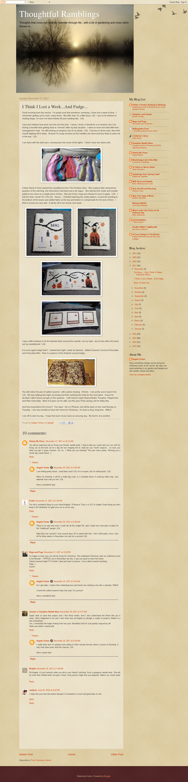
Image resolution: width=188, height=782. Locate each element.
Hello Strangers (138, 169)
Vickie (32, 501)
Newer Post (26, 754)
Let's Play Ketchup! (139, 205)
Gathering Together (140, 176)
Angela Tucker (42, 468)
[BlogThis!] (63, 422)
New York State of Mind (142, 196)
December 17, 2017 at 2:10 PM (49, 501)
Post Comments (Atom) (41, 760)
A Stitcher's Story (140, 136)
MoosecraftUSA (139, 203)
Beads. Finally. (138, 117)
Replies (35, 462)
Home (71, 754)
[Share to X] (66, 422)
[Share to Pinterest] (72, 422)
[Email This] (61, 422)
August (138, 300)
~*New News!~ (138, 222)
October (138, 292)
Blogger (107, 776)
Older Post (117, 754)
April (137, 316)
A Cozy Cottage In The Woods (146, 234)
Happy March (137, 155)
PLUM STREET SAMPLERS (144, 227)
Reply (31, 457)
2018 (134, 261)
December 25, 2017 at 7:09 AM (50, 669)
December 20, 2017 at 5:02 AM (67, 581)
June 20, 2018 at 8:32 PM (49, 690)
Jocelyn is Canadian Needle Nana (44, 612)
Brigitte (32, 669)
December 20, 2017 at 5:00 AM (67, 522)
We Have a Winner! (140, 229)
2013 (134, 346)
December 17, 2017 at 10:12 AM (59, 441)
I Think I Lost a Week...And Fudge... (149, 279)
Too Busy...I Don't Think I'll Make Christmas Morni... (148, 273)
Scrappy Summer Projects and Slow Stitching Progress (146, 146)
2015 (134, 338)
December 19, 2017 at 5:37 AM (73, 612)
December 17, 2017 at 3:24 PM (57, 552)
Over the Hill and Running (144, 189)
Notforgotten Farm (140, 129)
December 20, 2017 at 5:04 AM (67, 641)
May (137, 312)
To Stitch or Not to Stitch (143, 167)
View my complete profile (140, 375)
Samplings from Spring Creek (146, 174)
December (139, 269)
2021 (134, 253)
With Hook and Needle (142, 181)
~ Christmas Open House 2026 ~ (145, 131)
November (139, 288)
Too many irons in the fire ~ (143, 124)
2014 (134, 342)
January (138, 329)
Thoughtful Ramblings (59, 13)
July (137, 304)
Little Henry (136, 138)
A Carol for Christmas (140, 162)
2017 (134, 265)
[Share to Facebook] (69, 422)
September (139, 296)
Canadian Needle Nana (142, 143)
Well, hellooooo (138, 215)
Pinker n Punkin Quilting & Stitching (149, 105)
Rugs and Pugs (36, 552)
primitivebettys (139, 220)
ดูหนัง (31, 699)
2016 (134, 334)
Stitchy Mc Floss (37, 441)
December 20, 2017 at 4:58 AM (67, 468)
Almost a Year (137, 191)
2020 (134, 257)
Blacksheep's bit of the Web (144, 160)
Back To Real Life (141, 283)
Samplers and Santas (142, 114)
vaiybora (33, 690)
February (139, 325)
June (137, 308)
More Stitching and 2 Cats (142, 184)
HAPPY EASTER (139, 198)
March (137, 320)
